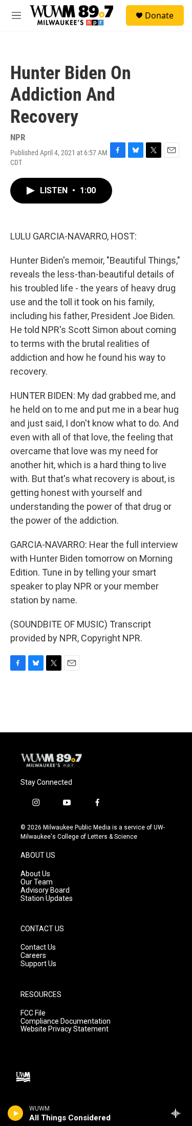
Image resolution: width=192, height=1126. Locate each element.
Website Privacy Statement (64, 1029)
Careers (33, 955)
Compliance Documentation (65, 1021)
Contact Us (38, 947)
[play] (15, 1113)
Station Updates (46, 898)
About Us (35, 874)
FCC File (33, 1013)
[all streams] (178, 1113)
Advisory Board (45, 890)
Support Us (38, 964)
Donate (159, 15)
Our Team (36, 882)
